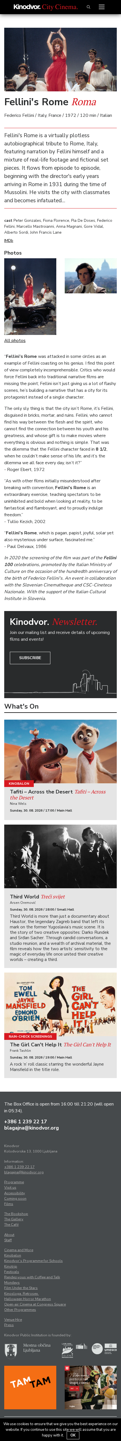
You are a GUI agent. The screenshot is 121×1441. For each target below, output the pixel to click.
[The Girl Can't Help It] (60, 1004)
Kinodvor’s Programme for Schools (33, 1260)
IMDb (8, 240)
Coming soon (15, 1198)
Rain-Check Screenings (30, 1036)
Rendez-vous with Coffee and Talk (32, 1277)
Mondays (12, 1282)
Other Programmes (20, 1309)
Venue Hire (13, 1319)
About (9, 1234)
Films (8, 1203)
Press (9, 1325)
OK (73, 1435)
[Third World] (60, 856)
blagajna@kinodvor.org (31, 1127)
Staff (8, 1240)
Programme (14, 1182)
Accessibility (14, 1193)
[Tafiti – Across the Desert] (60, 751)
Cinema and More (18, 1250)
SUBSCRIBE (30, 658)
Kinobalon (19, 783)
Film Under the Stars (21, 1288)
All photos (15, 340)
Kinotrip (10, 1266)
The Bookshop (16, 1213)
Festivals (11, 1271)
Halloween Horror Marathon (27, 1299)
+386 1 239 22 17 (25, 1121)
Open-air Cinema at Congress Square (35, 1304)
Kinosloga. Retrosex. (21, 1293)
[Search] (88, 7)
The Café (11, 1224)
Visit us (10, 1187)
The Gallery (13, 1219)
